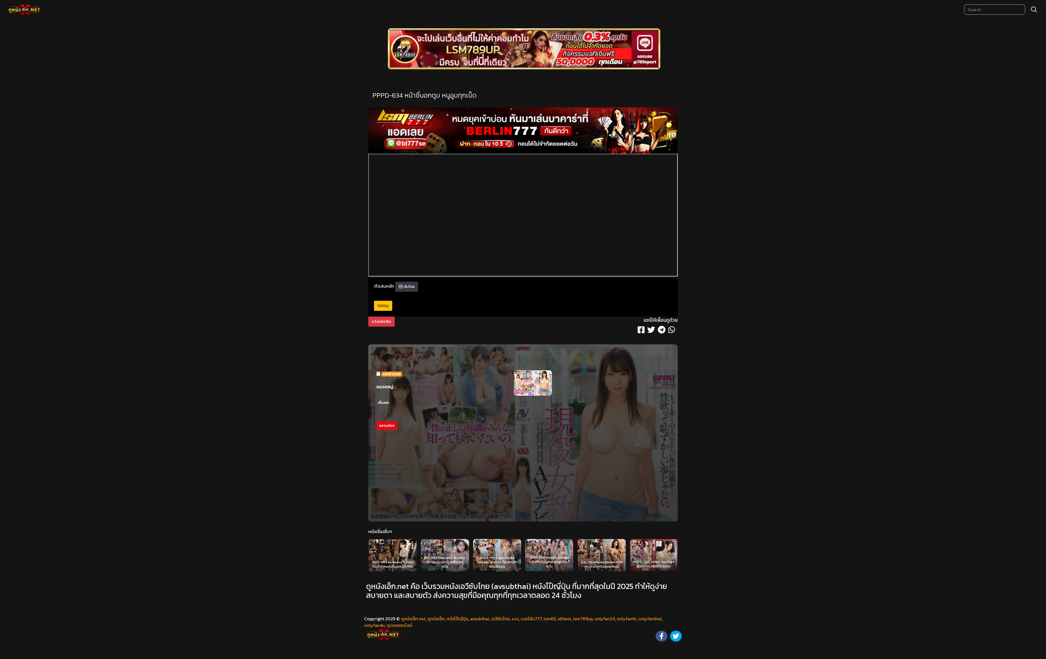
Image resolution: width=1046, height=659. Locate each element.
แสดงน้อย (386, 425)
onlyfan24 (604, 618)
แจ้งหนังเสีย (381, 321)
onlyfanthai (650, 618)
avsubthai (479, 618)
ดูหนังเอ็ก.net (413, 618)
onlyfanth (626, 618)
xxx (515, 618)
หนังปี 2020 (392, 374)
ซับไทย (409, 287)
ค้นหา (1034, 9)
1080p (383, 306)
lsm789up (582, 618)
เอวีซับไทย (500, 618)
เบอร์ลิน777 (531, 618)
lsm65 (550, 618)
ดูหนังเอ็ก (436, 618)
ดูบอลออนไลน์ (399, 625)
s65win (564, 618)
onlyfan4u (374, 625)
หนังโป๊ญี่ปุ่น (457, 618)
